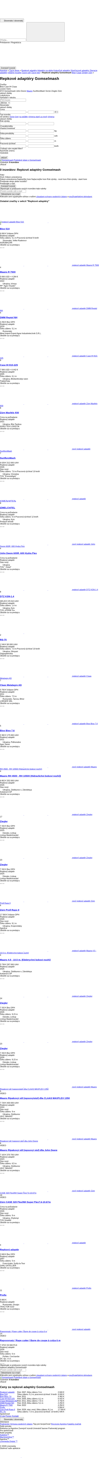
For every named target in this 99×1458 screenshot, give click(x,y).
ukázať (4, 158)
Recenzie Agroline (59, 1424)
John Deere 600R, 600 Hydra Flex (18, 553)
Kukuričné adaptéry (61, 70)
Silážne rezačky (15, 73)
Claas (78, 73)
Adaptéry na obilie (45, 70)
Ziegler (85, 73)
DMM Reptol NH (8, 317)
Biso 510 (5, 229)
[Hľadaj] (45, 32)
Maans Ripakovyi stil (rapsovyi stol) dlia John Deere (28, 1150)
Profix (3, 1295)
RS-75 (3, 639)
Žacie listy (35, 73)
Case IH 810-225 (9, 365)
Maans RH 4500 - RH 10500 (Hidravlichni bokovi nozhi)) (30, 776)
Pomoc (9, 1416)
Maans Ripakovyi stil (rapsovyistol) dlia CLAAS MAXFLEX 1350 (35, 1098)
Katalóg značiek (74, 1424)
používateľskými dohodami (80, 197)
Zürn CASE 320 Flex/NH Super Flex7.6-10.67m (25, 1202)
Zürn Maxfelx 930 (9, 412)
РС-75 (3, 1412)
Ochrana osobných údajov (21, 1424)
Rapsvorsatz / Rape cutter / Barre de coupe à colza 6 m (30, 1340)
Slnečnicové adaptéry (80, 70)
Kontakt (15, 1416)
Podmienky (5, 1424)
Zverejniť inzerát (8, 186)
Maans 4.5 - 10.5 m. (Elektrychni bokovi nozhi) (25, 960)
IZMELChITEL (7, 507)
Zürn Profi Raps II (9, 910)
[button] (49, 55)
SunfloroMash (8, 458)
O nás (2, 1416)
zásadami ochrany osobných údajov (51, 197)
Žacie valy (26, 73)
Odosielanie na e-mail (10, 194)
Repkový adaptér (9, 1249)
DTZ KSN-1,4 (7, 596)
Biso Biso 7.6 (7, 730)
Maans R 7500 (8, 272)
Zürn (90, 73)
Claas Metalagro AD (11, 685)
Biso (74, 73)
